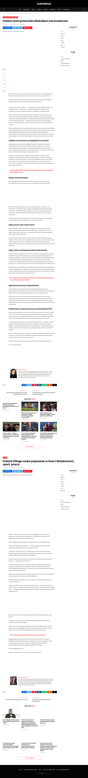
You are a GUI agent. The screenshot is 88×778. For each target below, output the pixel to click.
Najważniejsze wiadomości (10, 17)
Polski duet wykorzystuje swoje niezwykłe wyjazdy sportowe (47, 721)
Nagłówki (26, 9)
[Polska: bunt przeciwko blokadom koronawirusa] (30, 48)
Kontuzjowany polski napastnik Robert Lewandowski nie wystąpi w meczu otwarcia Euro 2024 (11, 745)
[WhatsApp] (4, 87)
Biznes (39, 9)
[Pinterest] (4, 80)
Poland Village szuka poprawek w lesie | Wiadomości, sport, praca (16, 393)
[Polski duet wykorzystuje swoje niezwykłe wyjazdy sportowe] (48, 713)
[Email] (4, 91)
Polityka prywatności (65, 65)
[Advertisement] (34, 78)
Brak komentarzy (14, 24)
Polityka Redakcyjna (65, 63)
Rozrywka (66, 9)
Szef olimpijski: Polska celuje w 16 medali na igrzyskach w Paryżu (11, 721)
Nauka (45, 9)
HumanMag (41, 773)
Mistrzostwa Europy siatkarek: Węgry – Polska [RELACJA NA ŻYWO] (47, 414)
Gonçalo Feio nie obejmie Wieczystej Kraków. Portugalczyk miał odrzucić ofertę (11, 406)
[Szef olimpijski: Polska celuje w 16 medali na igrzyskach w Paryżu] (11, 713)
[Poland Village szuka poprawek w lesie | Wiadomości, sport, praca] (30, 492)
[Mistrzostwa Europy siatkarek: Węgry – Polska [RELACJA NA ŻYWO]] (48, 406)
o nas (62, 56)
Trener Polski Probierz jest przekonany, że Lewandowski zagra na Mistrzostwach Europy (28, 745)
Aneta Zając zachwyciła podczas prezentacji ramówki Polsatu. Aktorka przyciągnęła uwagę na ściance (29, 436)
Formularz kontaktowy (65, 58)
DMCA (62, 61)
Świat (33, 9)
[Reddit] (4, 83)
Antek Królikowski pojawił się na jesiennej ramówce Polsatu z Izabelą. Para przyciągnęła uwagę (48, 435)
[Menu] (4, 9)
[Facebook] (4, 73)
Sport (59, 9)
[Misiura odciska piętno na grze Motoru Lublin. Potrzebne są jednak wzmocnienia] (29, 406)
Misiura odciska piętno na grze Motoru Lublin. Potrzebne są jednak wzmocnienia (29, 415)
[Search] (84, 9)
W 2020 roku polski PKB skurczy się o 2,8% (16, 699)
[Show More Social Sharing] (34, 27)
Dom (20, 9)
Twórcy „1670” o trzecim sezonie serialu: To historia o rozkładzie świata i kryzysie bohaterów (11, 435)
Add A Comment (30, 446)
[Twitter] (4, 76)
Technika (52, 9)
